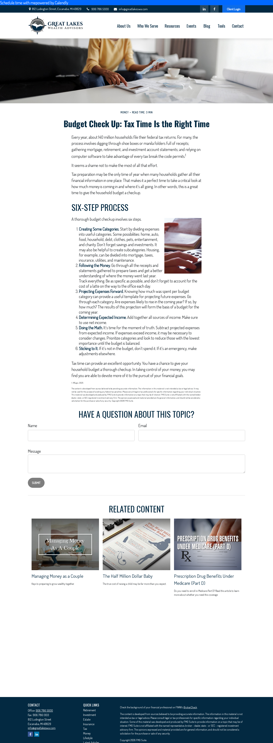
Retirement (89, 710)
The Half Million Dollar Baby (128, 576)
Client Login (233, 9)
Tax (85, 729)
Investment (89, 715)
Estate (86, 719)
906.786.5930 (100, 9)
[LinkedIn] (204, 9)
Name (32, 425)
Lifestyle (87, 738)
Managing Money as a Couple (57, 576)
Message (34, 451)
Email (142, 425)
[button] (124, 25)
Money (87, 733)
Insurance (88, 724)
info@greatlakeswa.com (133, 9)
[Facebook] (214, 9)
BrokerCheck (190, 707)
